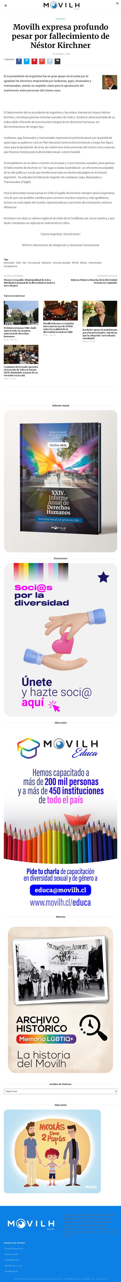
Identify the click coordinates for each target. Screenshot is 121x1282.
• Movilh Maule (11, 1254)
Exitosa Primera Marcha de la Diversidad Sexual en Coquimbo (94, 281)
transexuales (95, 262)
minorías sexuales (62, 262)
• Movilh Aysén (11, 1271)
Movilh (75, 262)
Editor (6, 339)
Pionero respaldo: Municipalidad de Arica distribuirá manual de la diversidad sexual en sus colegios (29, 283)
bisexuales (9, 262)
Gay (24, 262)
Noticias (60, 19)
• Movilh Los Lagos (13, 1265)
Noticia (83, 262)
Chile (18, 262)
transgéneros (10, 266)
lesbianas (46, 262)
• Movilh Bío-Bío (12, 1260)
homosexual (34, 262)
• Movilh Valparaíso (13, 1248)
